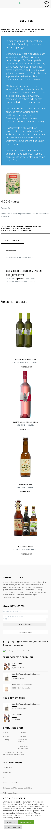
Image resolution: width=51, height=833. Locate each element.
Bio (14, 230)
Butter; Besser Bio (24, 230)
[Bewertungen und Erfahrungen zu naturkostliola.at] (16, 651)
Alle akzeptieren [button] (26, 822)
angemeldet (19, 279)
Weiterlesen (26, 367)
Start (3, 30)
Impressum (7, 773)
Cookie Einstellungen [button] (13, 827)
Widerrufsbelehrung (10, 793)
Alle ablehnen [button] (10, 822)
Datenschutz (7, 767)
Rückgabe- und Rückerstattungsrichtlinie (17, 788)
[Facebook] (3, 642)
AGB (4, 778)
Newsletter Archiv (25, 632)
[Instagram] (13, 642)
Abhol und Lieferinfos (11, 783)
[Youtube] (9, 642)
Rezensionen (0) (12, 240)
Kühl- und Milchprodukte (16, 31)
